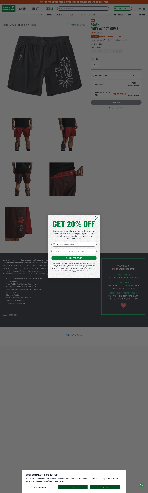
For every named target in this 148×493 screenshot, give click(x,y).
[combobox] (55, 244)
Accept (73, 487)
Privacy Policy (89, 270)
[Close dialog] (97, 218)
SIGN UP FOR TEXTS (74, 258)
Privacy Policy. (58, 481)
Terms (74, 271)
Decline (105, 487)
